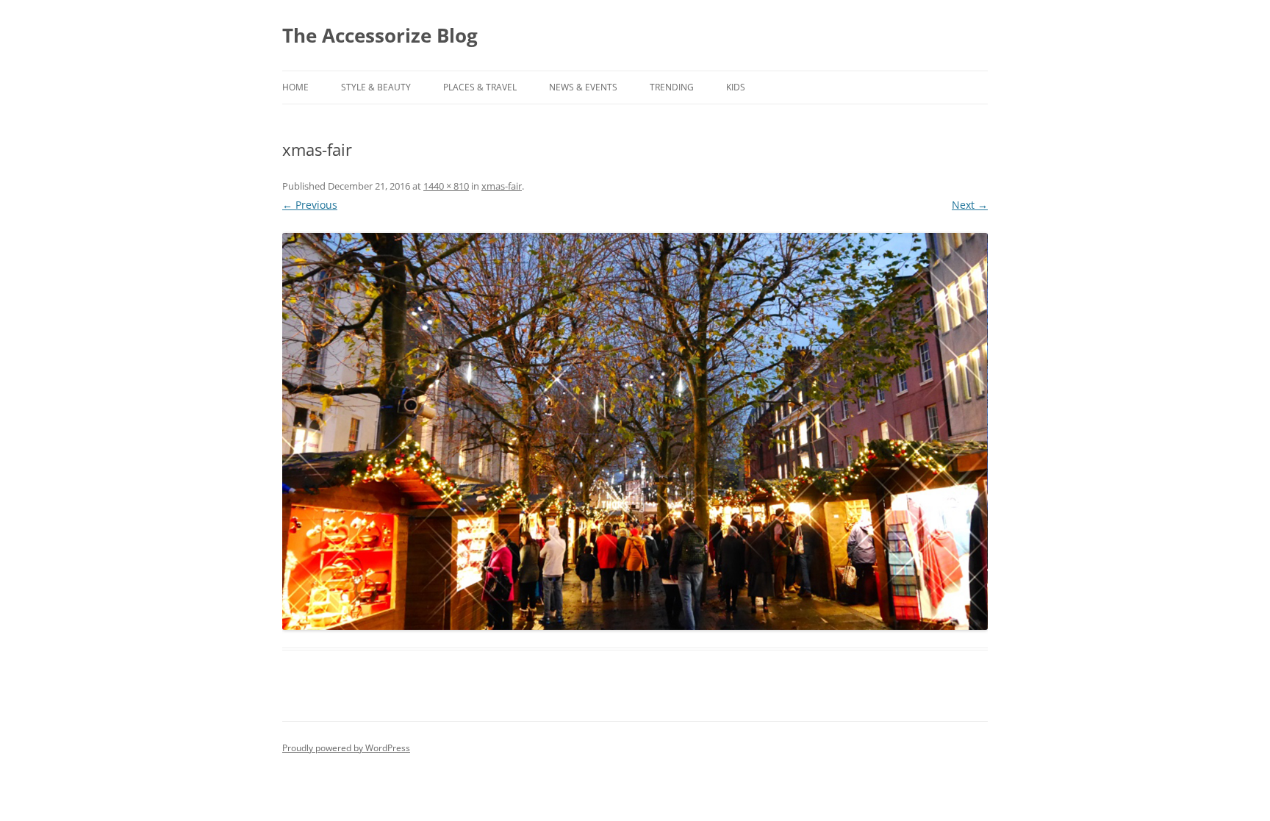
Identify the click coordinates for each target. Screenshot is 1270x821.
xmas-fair (501, 186)
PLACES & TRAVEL (480, 87)
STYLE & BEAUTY (376, 87)
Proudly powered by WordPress (346, 748)
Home (295, 87)
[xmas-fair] (635, 431)
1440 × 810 (446, 186)
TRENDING (672, 87)
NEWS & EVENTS (583, 87)
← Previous (309, 205)
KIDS (735, 87)
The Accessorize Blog (380, 35)
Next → (970, 205)
